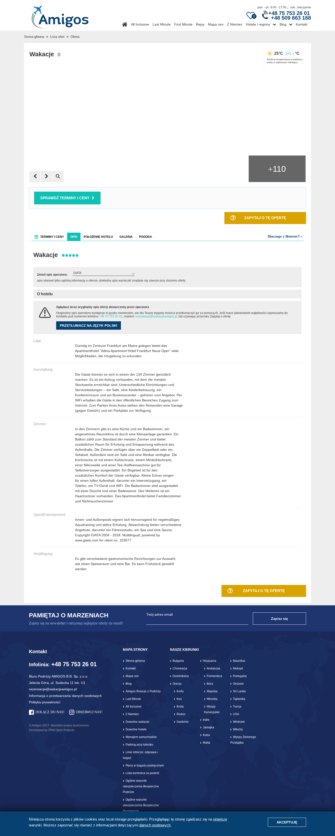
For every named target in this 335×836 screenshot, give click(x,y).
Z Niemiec (235, 24)
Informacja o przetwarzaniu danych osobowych (65, 696)
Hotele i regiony (258, 24)
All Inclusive (140, 24)
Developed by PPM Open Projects (51, 730)
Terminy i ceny (52, 237)
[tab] (49, 237)
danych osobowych (154, 825)
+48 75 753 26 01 (111, 316)
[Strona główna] (60, 15)
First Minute (183, 24)
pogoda (145, 237)
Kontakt (302, 24)
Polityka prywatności (44, 702)
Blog (283, 24)
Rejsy (200, 24)
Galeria (126, 237)
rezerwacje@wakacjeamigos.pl (156, 316)
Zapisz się (279, 619)
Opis (73, 237)
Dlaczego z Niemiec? (284, 236)
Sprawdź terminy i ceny (65, 198)
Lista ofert (57, 37)
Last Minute (162, 24)
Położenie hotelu (98, 237)
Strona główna (34, 37)
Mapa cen (215, 24)
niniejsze (220, 819)
